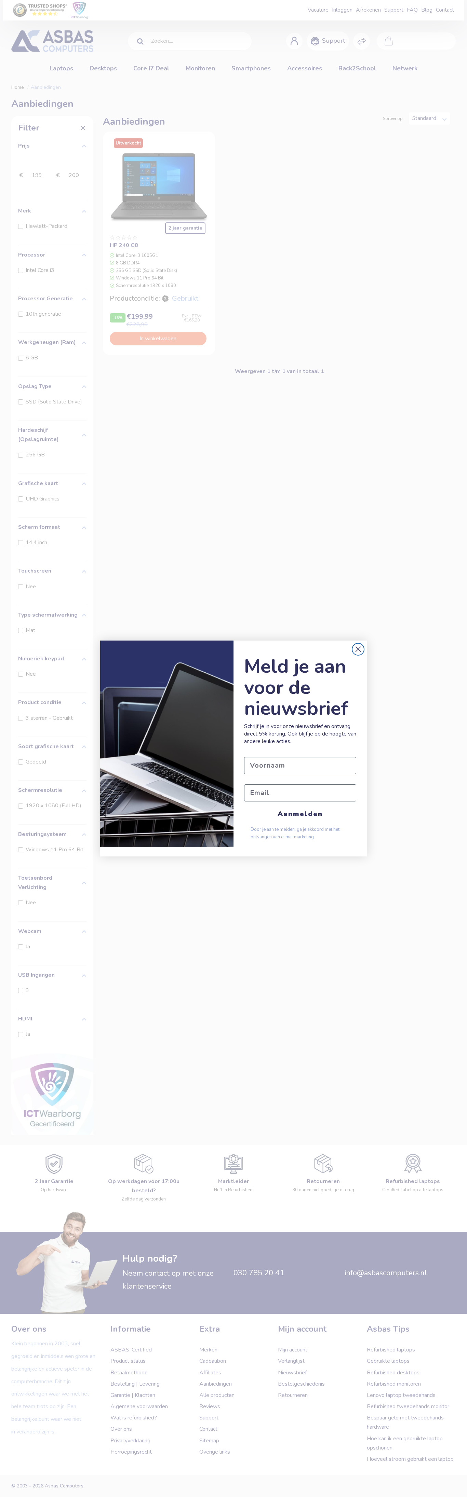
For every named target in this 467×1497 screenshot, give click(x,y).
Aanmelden (300, 814)
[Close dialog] (358, 649)
